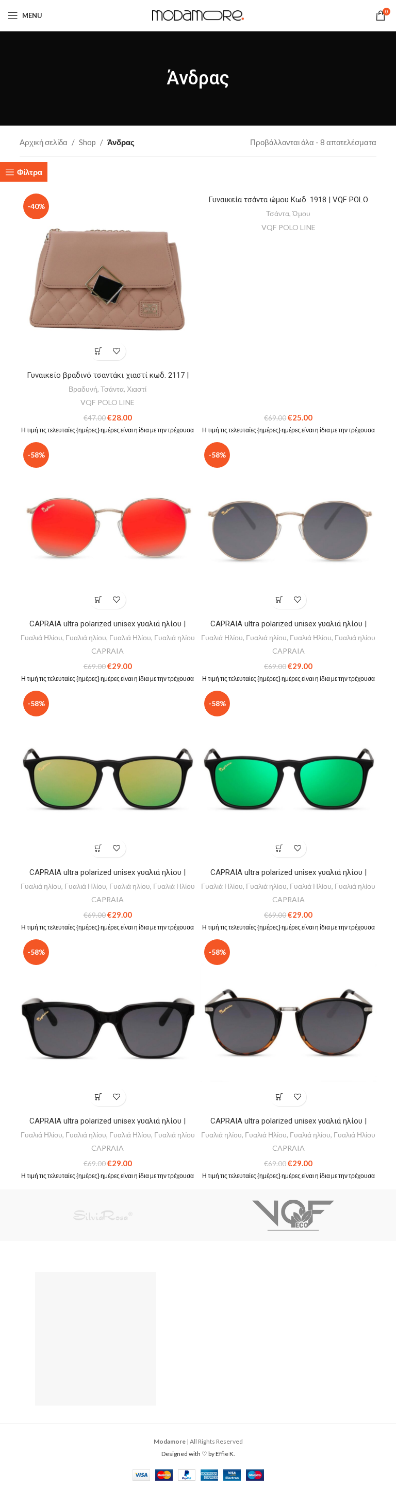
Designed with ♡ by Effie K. (198, 1454)
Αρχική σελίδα (44, 142)
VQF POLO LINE (107, 402)
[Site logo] (198, 14)
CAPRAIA (107, 650)
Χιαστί (136, 388)
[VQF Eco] (293, 1215)
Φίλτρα (29, 172)
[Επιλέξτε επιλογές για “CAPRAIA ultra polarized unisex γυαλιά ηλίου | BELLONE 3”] (99, 600)
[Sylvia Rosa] (103, 1215)
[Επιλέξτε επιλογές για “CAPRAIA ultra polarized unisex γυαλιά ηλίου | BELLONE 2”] (279, 600)
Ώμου (301, 213)
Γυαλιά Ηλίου (41, 637)
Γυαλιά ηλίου (85, 637)
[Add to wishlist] (117, 351)
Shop (87, 142)
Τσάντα (112, 388)
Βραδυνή (83, 388)
